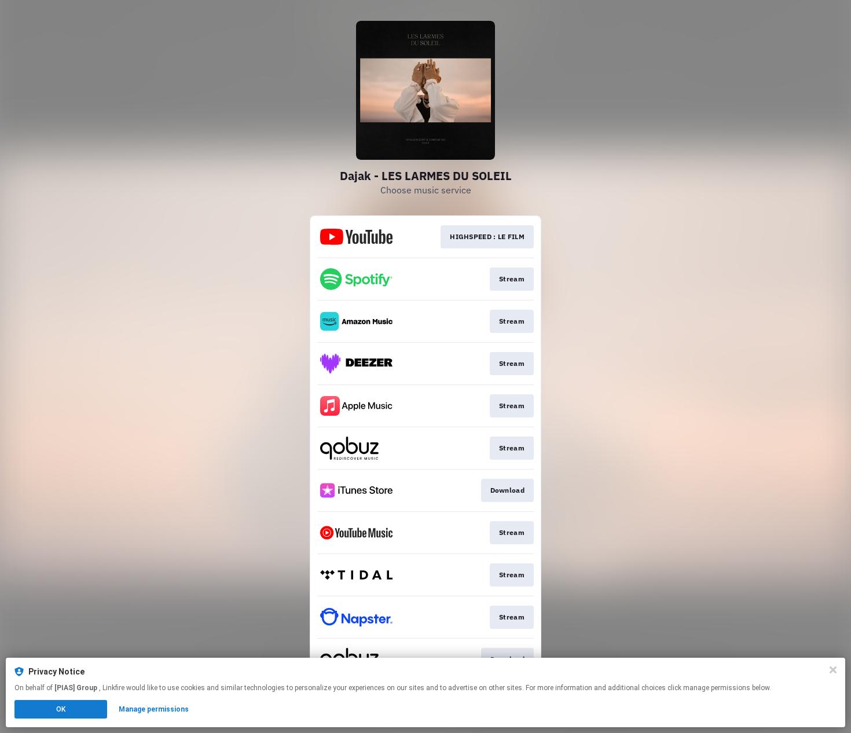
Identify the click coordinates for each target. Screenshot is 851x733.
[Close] (833, 670)
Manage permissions (154, 709)
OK (60, 709)
